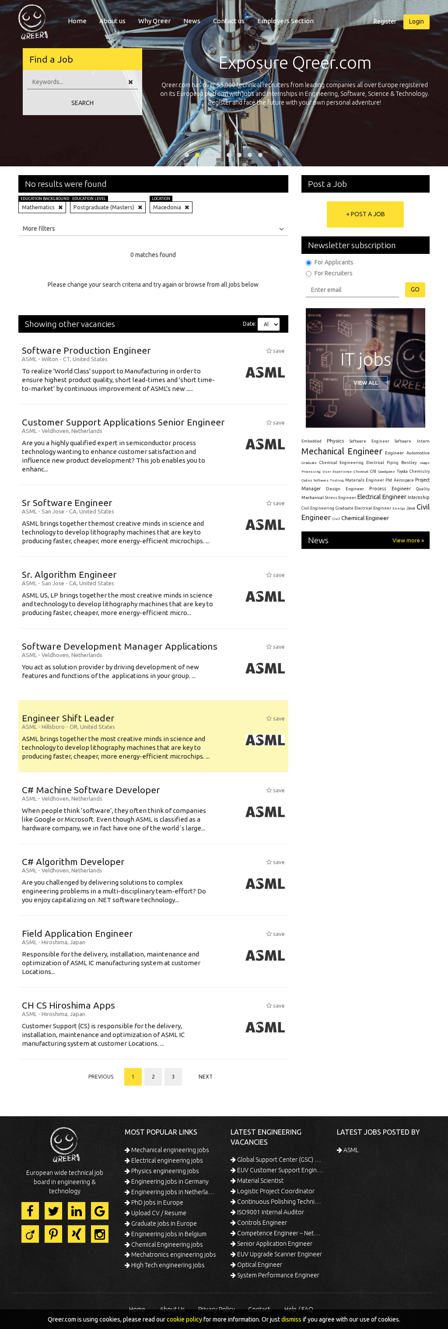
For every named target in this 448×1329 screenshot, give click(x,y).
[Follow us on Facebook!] (30, 1211)
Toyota (402, 471)
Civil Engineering (317, 508)
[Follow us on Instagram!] (99, 1234)
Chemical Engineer (365, 517)
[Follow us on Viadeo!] (30, 1234)
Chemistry (420, 471)
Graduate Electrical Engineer (363, 508)
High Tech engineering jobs (167, 1265)
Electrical (375, 463)
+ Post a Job (365, 214)
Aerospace (404, 480)
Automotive (418, 452)
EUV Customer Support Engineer (280, 1170)
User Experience (337, 472)
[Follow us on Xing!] (76, 1234)
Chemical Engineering (341, 463)
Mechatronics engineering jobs (173, 1254)
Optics (306, 480)
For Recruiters (334, 273)
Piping (393, 463)
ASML (350, 1149)
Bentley (409, 463)
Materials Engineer (364, 480)
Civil (336, 519)
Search (82, 102)
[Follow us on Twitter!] (53, 1211)
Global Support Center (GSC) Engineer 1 (280, 1159)
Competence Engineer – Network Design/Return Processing (280, 1233)
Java (410, 508)
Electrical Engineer (381, 496)
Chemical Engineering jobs (166, 1244)
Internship (419, 497)
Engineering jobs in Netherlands (174, 1191)
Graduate (309, 463)
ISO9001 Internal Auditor (270, 1212)
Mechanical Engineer (342, 451)
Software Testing (328, 480)
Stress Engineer (340, 498)
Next (206, 1076)
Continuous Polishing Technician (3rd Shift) (280, 1201)
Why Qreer (154, 21)
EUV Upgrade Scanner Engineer (279, 1254)
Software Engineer (369, 441)
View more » (408, 540)
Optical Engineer (259, 1264)
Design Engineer (345, 488)
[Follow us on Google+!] (99, 1211)
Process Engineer (389, 488)
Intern (423, 441)
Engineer (394, 452)
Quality (423, 489)
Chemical (361, 472)
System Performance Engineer (277, 1275)
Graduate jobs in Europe (163, 1223)
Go (415, 289)
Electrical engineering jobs (166, 1160)
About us (112, 21)
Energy (398, 508)
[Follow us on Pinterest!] (53, 1234)
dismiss (291, 1319)
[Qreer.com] (33, 19)
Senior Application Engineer (274, 1243)
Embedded (311, 441)
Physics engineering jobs (164, 1170)
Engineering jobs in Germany (169, 1181)
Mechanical (312, 497)
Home (77, 21)
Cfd (373, 471)
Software (403, 441)
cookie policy (184, 1319)
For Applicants (334, 262)
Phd (388, 480)
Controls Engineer (261, 1222)
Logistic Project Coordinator (275, 1191)
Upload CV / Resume (158, 1212)
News (191, 21)
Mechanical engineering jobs (169, 1149)
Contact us (229, 21)
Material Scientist (260, 1180)
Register (385, 21)
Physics (335, 440)
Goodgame (386, 471)
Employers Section (285, 21)
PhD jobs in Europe (156, 1202)
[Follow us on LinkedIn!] (76, 1211)
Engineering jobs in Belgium (168, 1234)
